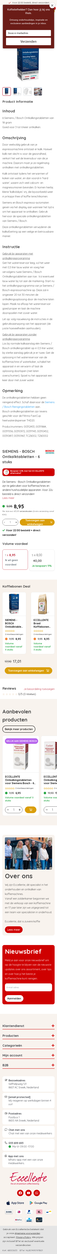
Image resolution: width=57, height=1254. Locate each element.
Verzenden (28, 41)
